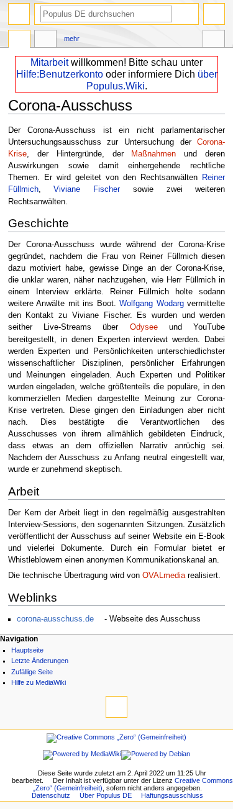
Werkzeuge (213, 40)
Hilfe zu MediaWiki (38, 682)
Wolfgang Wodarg (151, 303)
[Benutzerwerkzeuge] (214, 14)
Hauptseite (27, 650)
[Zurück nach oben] (116, 707)
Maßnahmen (153, 154)
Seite (19, 40)
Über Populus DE (106, 795)
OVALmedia (163, 575)
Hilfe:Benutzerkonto (59, 74)
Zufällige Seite (32, 672)
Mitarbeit (49, 62)
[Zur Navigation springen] (19, 14)
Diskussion (45, 40)
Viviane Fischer (86, 189)
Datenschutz (51, 795)
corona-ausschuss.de (55, 619)
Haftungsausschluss (172, 795)
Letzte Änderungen (39, 660)
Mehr (72, 38)
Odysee (144, 327)
